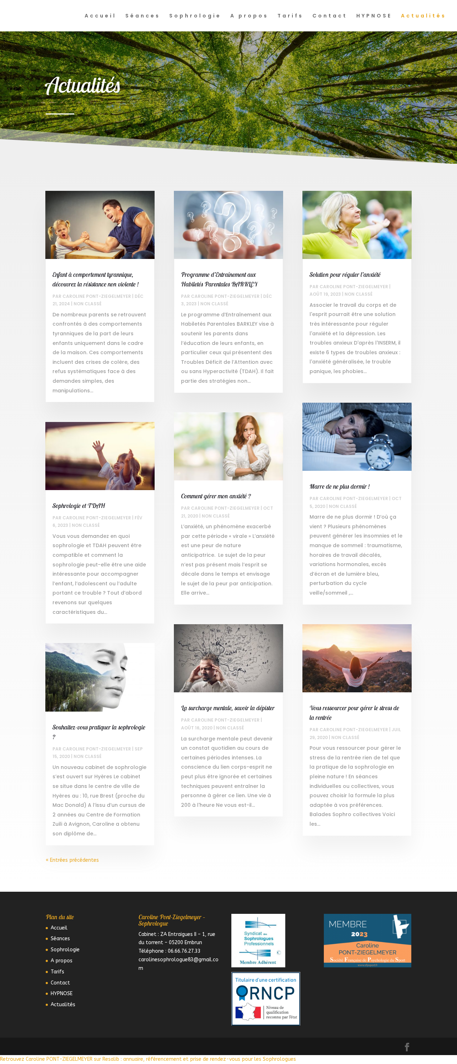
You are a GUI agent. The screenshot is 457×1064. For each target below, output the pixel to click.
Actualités (423, 16)
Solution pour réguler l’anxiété (345, 274)
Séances (142, 16)
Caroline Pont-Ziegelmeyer (96, 296)
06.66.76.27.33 (184, 951)
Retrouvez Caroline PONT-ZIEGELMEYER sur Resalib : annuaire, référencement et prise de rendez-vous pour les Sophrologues (148, 1059)
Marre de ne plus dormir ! (340, 486)
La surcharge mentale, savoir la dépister (228, 708)
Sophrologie (195, 16)
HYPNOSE (374, 16)
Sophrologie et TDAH (78, 506)
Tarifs (290, 16)
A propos (249, 16)
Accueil (100, 16)
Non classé (87, 304)
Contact (329, 16)
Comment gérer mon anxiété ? (216, 496)
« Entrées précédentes (72, 860)
